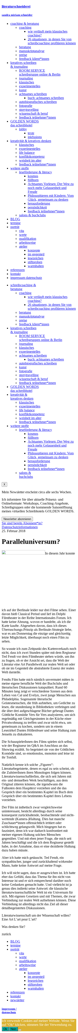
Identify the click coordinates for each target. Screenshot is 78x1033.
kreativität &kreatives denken (21, 396)
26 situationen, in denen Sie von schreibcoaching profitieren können (52, 306)
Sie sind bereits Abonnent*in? (22, 523)
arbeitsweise (27, 965)
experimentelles (29, 351)
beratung (25, 312)
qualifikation (27, 961)
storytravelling (29, 375)
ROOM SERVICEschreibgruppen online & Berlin (40, 338)
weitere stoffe (19, 426)
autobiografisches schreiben (38, 363)
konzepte (34, 973)
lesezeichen (35, 980)
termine (15, 945)
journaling (26, 344)
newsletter (17, 1000)
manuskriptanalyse (31, 316)
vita (21, 953)
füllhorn (33, 437)
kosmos (33, 433)
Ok (5, 1029)
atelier (23, 969)
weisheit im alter (30, 418)
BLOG (15, 941)
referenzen (17, 992)
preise (23, 320)
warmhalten (36, 988)
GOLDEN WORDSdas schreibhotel (24, 388)
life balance (27, 410)
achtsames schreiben (33, 355)
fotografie (25, 371)
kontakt (15, 996)
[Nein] (19, 1030)
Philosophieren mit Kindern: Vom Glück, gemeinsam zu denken (51, 455)
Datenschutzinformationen (20, 527)
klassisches (26, 347)
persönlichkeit (37, 465)
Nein (13, 1029)
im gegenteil (36, 976)
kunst (22, 367)
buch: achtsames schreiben (46, 359)
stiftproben (35, 984)
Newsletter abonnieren (17, 519)
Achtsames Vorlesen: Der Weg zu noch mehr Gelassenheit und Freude (51, 445)
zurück (6, 934)
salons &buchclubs (26, 474)
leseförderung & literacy (35, 430)
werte (23, 957)
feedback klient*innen (34, 324)
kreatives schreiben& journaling (23, 330)
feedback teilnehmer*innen (37, 383)
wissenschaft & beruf (33, 379)
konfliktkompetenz (32, 414)
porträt (14, 949)
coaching (25, 293)
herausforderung (39, 461)
